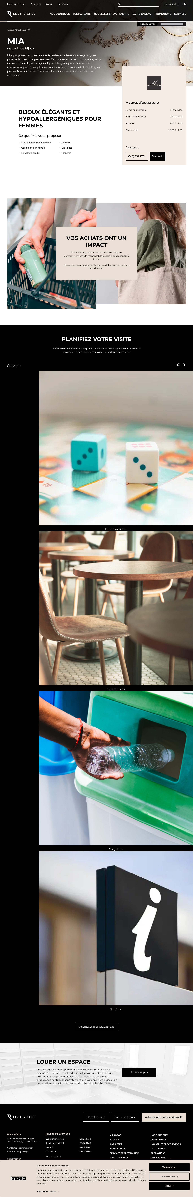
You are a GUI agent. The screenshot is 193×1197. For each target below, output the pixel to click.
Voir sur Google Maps (17, 1151)
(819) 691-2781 (137, 156)
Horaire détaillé (53, 1156)
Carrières (63, 4)
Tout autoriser (169, 1167)
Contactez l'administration (20, 1148)
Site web (157, 156)
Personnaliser (168, 1176)
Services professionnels (124, 1153)
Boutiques (21, 30)
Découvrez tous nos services (96, 1026)
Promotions (163, 14)
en (184, 4)
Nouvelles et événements (111, 14)
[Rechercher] (120, 4)
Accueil (10, 30)
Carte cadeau (142, 14)
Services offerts (161, 1157)
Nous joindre (171, 4)
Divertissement (116, 529)
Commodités (116, 689)
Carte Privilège (119, 1157)
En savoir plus (139, 1072)
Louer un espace (16, 4)
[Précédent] (178, 365)
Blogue (49, 4)
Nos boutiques (60, 14)
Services (180, 14)
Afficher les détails (46, 1191)
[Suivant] (184, 365)
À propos (36, 4)
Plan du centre (147, 24)
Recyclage (116, 849)
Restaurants (82, 14)
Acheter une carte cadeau (162, 1117)
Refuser (169, 1186)
